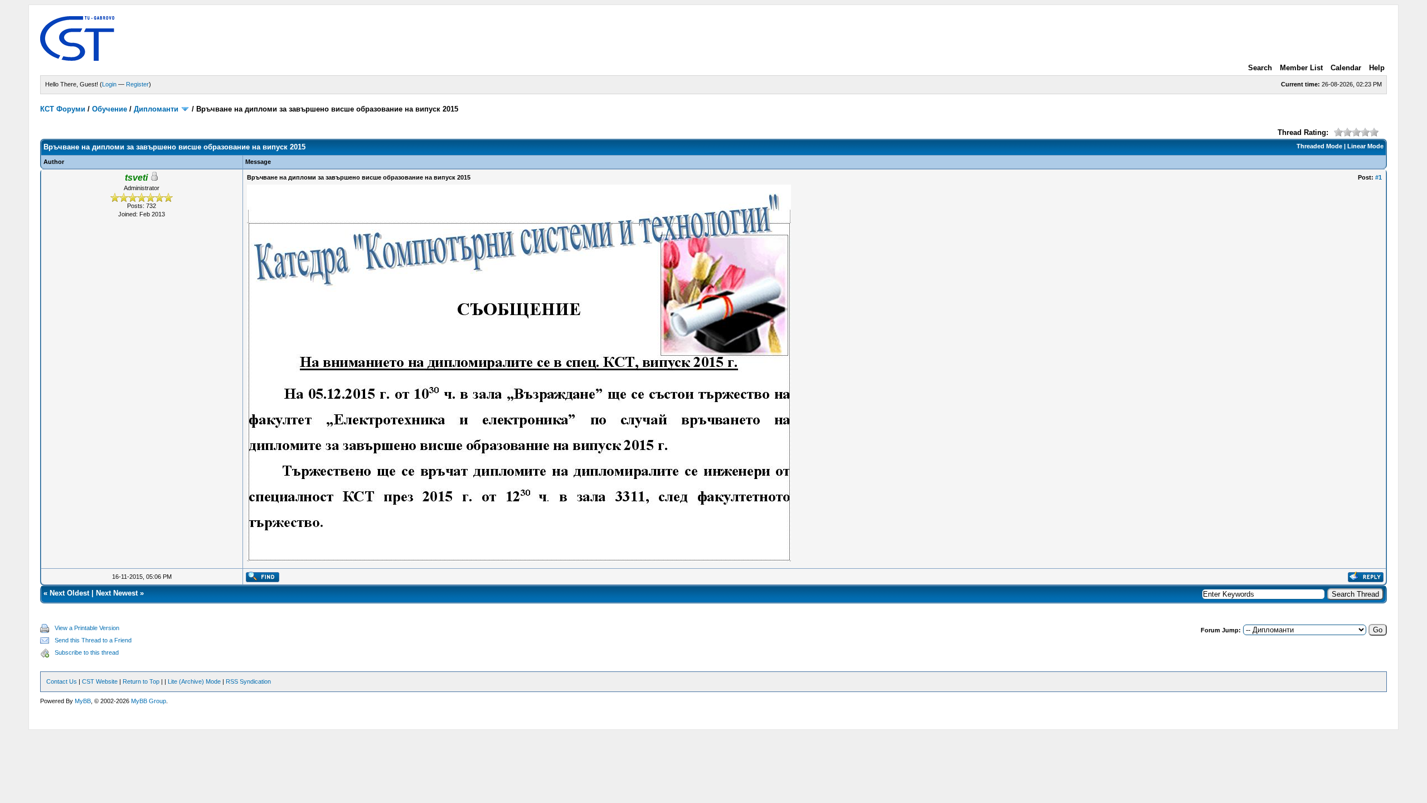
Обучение (109, 109)
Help (1377, 68)
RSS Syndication (248, 681)
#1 (1378, 177)
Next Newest (117, 593)
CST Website (100, 681)
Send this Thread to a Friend (93, 640)
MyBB (83, 701)
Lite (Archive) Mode (194, 681)
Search (1260, 68)
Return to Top (141, 681)
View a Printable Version (87, 628)
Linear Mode (1365, 146)
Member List (1301, 68)
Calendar (1346, 68)
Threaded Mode (1319, 146)
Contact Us (61, 681)
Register (137, 84)
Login (109, 84)
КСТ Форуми (62, 109)
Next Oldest (69, 593)
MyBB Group (148, 701)
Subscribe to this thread (87, 652)
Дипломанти (156, 109)
